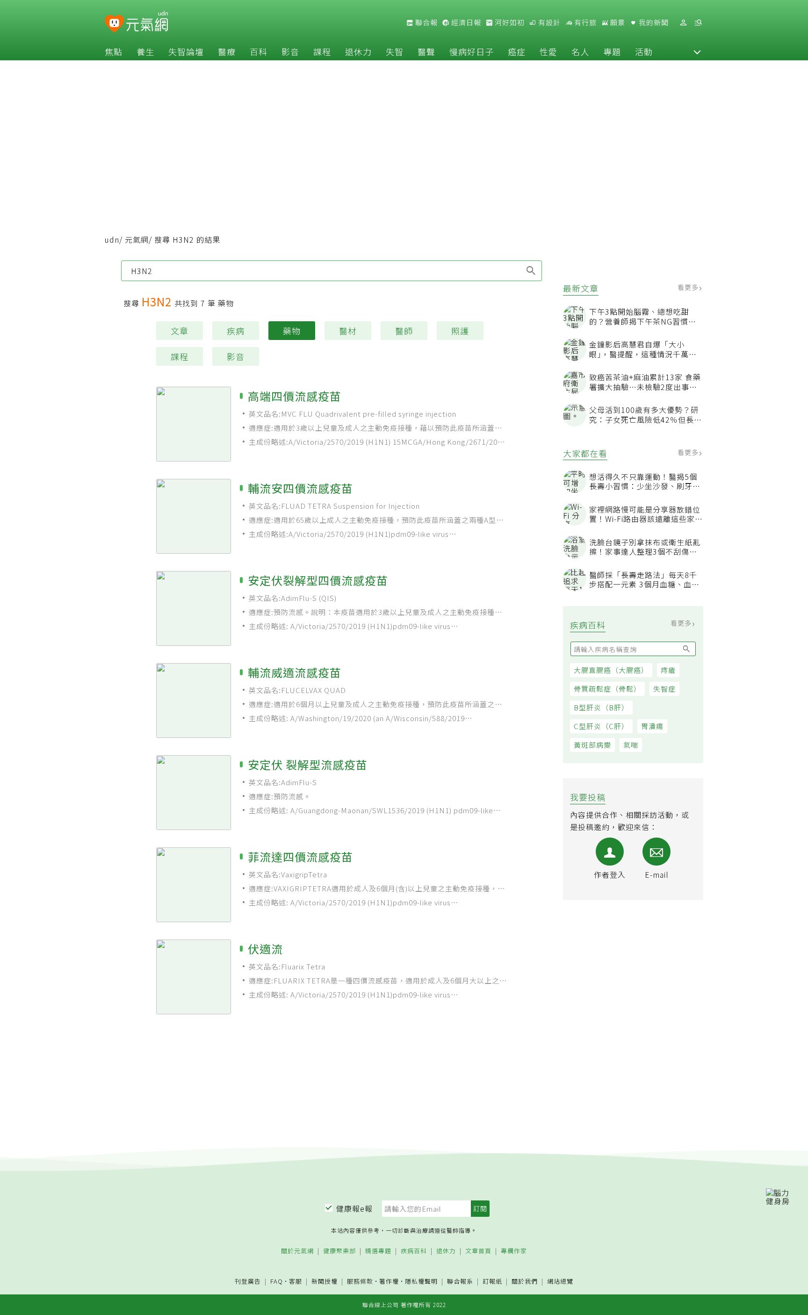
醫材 (348, 331)
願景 (616, 22)
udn (112, 239)
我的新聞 (653, 22)
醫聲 (426, 51)
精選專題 (378, 1251)
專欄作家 (514, 1251)
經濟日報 (465, 22)
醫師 (404, 331)
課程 (322, 51)
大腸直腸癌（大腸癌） (611, 670)
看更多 (689, 287)
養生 (145, 51)
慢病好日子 (471, 51)
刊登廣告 (248, 1281)
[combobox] (331, 270)
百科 (258, 51)
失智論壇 (186, 51)
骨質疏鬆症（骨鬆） (607, 689)
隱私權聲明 (421, 1281)
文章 (179, 331)
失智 (395, 51)
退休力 (358, 51)
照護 (460, 331)
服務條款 (360, 1281)
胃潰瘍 (652, 726)
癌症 (517, 51)
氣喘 (630, 745)
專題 (612, 51)
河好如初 (509, 22)
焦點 (114, 51)
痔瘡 (668, 670)
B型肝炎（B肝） (601, 707)
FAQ (276, 1281)
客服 (295, 1281)
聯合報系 (460, 1281)
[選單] (698, 23)
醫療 (227, 51)
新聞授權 (324, 1281)
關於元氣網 (297, 1251)
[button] (697, 51)
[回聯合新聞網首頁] (114, 24)
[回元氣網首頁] (147, 22)
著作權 (389, 1281)
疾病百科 (414, 1251)
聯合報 (425, 22)
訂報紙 (492, 1281)
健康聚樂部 (339, 1251)
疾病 (236, 331)
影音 (290, 51)
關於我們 (525, 1281)
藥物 (292, 331)
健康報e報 (354, 1208)
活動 (644, 51)
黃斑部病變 (592, 745)
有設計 (548, 22)
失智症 (664, 689)
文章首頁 (478, 1251)
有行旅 (584, 22)
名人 (580, 51)
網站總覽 (560, 1281)
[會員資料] (683, 23)
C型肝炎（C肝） (601, 726)
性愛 (548, 51)
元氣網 (137, 239)
